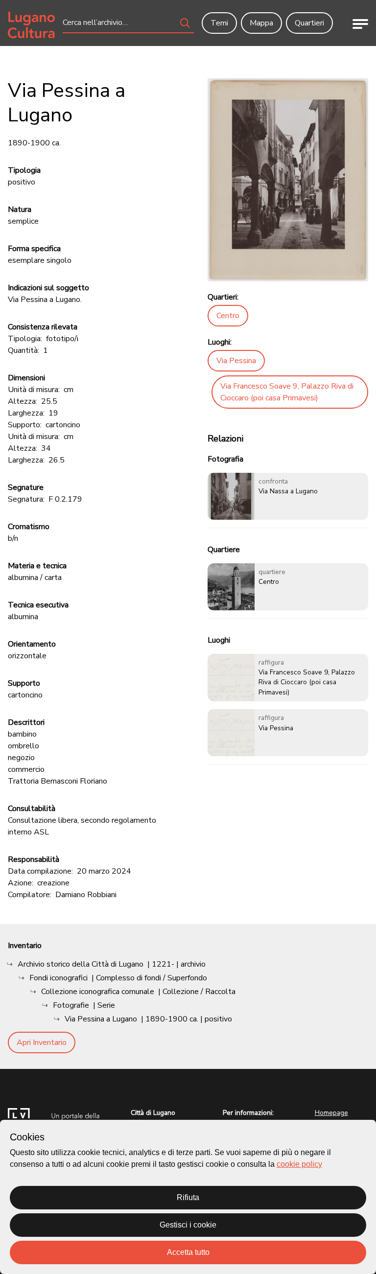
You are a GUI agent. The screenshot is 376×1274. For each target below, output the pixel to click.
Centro (227, 315)
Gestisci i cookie (188, 1225)
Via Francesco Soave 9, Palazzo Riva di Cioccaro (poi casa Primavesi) (286, 392)
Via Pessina (236, 360)
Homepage (331, 1112)
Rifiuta (188, 1197)
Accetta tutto (188, 1252)
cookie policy (299, 1164)
